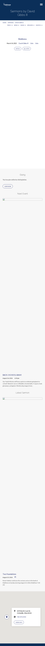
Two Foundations (9, 574)
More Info (19, 622)
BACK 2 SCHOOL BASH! (12, 375)
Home (4, 22)
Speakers (30, 25)
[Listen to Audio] (15, 577)
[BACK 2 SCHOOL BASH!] (22, 371)
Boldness (22, 39)
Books (23, 25)
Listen (27, 48)
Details (18, 48)
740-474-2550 (21, 617)
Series (16, 25)
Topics (9, 25)
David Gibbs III (19, 22)
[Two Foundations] (22, 570)
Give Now (7, 186)
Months (38, 25)
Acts (31, 43)
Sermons (11, 22)
